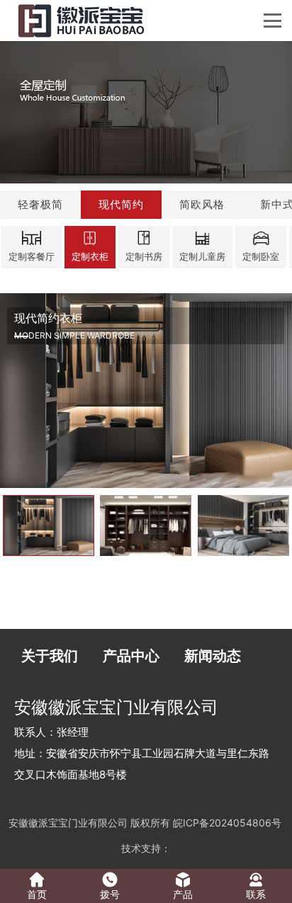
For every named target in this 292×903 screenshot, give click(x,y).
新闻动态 (212, 655)
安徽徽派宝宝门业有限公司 (68, 823)
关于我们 (49, 655)
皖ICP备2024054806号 (227, 823)
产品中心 (131, 655)
